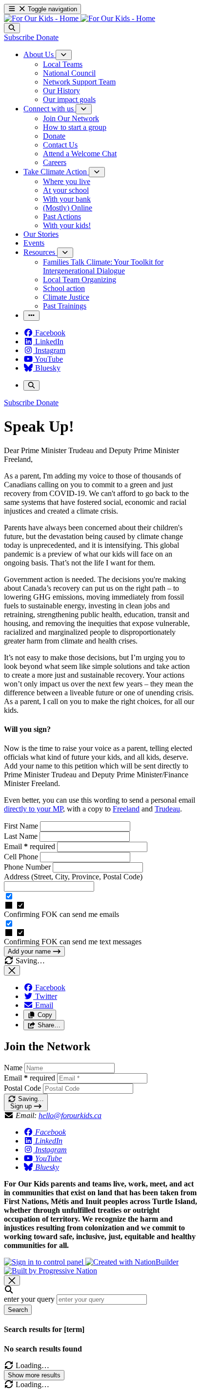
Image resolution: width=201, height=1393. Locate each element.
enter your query (29, 1299)
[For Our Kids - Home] (79, 18)
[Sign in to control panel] (44, 1262)
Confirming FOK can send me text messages (72, 941)
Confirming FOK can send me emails (61, 914)
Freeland (126, 809)
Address (73, 877)
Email (29, 846)
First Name (22, 826)
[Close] (12, 970)
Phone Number (28, 867)
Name (13, 1067)
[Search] (12, 28)
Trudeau (167, 809)
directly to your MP (33, 809)
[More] (64, 55)
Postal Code (22, 1088)
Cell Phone (22, 856)
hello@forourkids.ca (70, 1115)
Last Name (22, 836)
